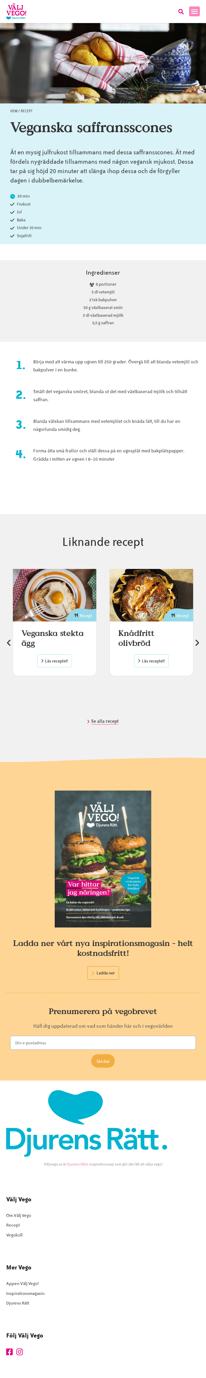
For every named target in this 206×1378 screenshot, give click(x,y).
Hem (13, 111)
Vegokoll (14, 1235)
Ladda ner (106, 973)
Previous (9, 643)
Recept (27, 111)
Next (197, 643)
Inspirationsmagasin (25, 1293)
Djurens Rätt (17, 1303)
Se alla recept (105, 721)
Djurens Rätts (77, 1164)
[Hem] (16, 11)
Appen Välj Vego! (22, 1283)
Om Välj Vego (18, 1215)
